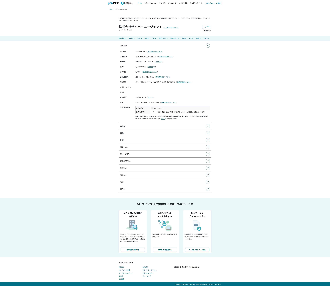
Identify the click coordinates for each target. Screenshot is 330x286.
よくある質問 (183, 3)
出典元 (206, 38)
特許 (153, 38)
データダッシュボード (126, 273)
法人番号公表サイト (170, 28)
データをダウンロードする (197, 250)
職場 (197, 38)
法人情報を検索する (132, 250)
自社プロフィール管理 (213, 3)
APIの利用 (162, 3)
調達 (183, 38)
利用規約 (145, 267)
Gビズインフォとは (150, 3)
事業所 (131, 38)
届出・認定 (162, 38)
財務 (139, 38)
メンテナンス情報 (124, 270)
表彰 (190, 38)
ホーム (140, 3)
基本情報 (121, 38)
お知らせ (121, 267)
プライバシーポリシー (149, 270)
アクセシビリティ (148, 273)
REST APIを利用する (165, 250)
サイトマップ (147, 276)
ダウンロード (172, 3)
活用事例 (121, 279)
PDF (207, 27)
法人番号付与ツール (196, 3)
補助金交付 (173, 38)
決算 (146, 38)
